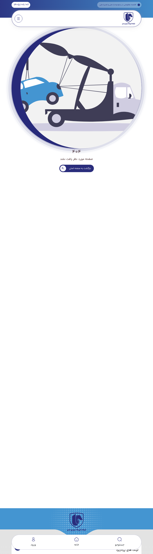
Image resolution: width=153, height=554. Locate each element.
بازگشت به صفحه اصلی (80, 168)
